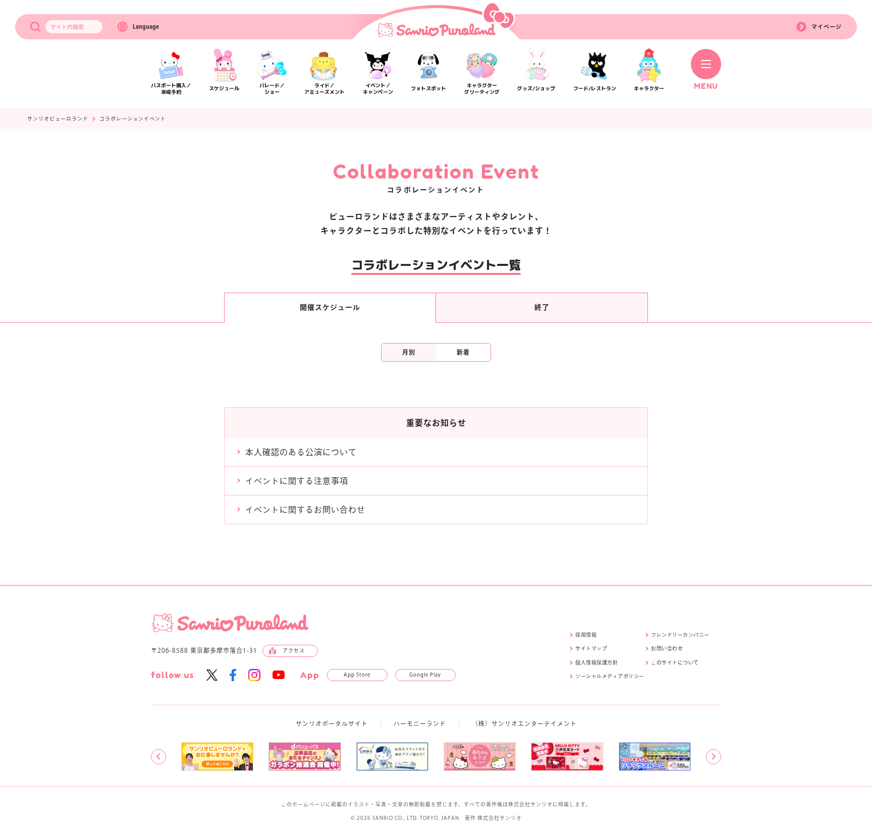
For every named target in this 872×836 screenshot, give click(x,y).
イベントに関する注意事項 (296, 481)
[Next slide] (713, 756)
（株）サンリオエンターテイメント (524, 723)
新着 (463, 352)
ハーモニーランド (420, 723)
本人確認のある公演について (301, 452)
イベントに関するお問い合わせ (305, 510)
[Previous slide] (158, 756)
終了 (542, 307)
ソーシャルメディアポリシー (609, 676)
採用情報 (585, 634)
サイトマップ (591, 648)
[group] (217, 756)
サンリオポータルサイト (332, 723)
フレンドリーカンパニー (680, 634)
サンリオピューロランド (57, 118)
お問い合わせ (667, 648)
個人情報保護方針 (596, 662)
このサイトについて (675, 662)
